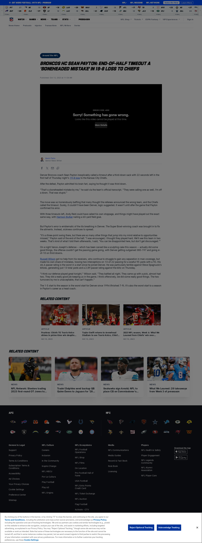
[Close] (197, 527)
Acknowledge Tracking (169, 527)
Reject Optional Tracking (141, 527)
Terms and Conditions (15, 520)
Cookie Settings (31, 540)
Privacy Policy (99, 520)
